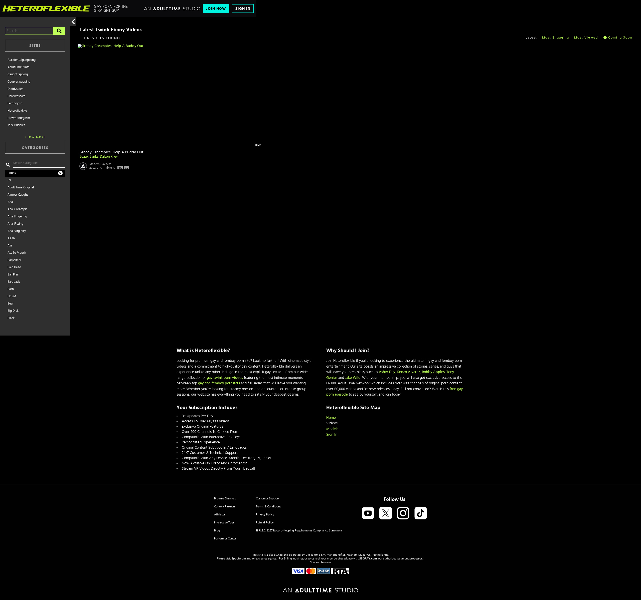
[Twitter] (385, 513)
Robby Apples (433, 372)
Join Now (216, 9)
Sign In (242, 9)
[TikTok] (420, 513)
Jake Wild (353, 378)
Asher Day (387, 372)
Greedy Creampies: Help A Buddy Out (111, 152)
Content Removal (321, 562)
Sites (35, 46)
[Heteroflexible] (46, 8)
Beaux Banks (88, 156)
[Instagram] (403, 513)
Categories (35, 148)
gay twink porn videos (225, 378)
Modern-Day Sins (100, 163)
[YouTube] (368, 513)
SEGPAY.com (368, 558)
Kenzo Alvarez (408, 372)
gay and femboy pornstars (219, 383)
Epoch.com (239, 558)
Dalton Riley (109, 156)
